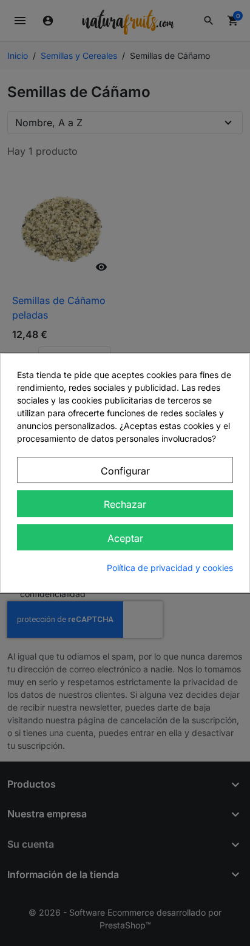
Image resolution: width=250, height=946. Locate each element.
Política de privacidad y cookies (170, 568)
